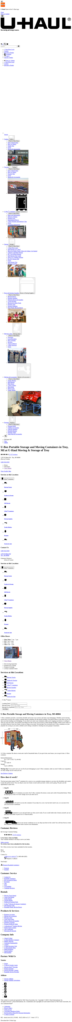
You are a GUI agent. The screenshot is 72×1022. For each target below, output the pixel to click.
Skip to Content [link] (5, 14)
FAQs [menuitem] (9, 147)
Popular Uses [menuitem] (11, 218)
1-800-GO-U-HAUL (10, 856)
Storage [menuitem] (6, 244)
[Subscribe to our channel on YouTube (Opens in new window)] (5, 997)
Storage (11, 244)
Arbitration (7, 1006)
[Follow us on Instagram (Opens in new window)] (5, 987)
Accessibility (7, 886)
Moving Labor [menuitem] (8, 333)
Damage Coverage (9, 922)
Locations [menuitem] (8, 54)
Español (6, 869)
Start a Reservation (13, 170)
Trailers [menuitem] (6, 139)
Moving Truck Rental (10, 895)
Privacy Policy (8, 1008)
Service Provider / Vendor (11, 970)
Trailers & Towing (8, 495)
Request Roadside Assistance (11, 865)
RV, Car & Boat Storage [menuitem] (14, 254)
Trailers (11, 139)
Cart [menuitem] (7, 56)
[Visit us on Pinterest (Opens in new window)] (5, 989)
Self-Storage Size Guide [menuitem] (14, 256)
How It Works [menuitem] (12, 340)
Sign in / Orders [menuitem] (10, 60)
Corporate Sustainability (11, 943)
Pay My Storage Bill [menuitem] (13, 259)
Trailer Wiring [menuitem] (11, 390)
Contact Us (7, 877)
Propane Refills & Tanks (11, 924)
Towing (6, 167)
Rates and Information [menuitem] (14, 215)
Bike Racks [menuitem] (11, 384)
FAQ (5, 885)
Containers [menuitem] (10, 211)
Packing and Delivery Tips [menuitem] (17, 221)
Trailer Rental (8, 899)
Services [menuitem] (10, 342)
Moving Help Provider (11, 967)
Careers (6, 944)
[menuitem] (39, 171)
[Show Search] (4, 44)
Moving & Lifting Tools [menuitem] (14, 303)
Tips (5, 883)
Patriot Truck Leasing (10, 927)
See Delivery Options (7, 773)
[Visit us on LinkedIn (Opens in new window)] (5, 992)
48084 (6, 442)
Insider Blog (10, 948)
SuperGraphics (8, 951)
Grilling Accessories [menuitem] (13, 427)
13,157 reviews (13, 454)
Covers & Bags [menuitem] (12, 301)
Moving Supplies (8, 519)
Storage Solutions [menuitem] (12, 306)
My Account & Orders (10, 880)
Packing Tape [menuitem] (11, 304)
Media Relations (8, 949)
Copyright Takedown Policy (12, 1011)
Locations (9, 1014)
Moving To (8, 707)
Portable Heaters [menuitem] (12, 431)
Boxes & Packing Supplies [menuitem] (11, 293)
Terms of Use (8, 1009)
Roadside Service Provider (11, 972)
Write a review (5, 842)
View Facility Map (6, 471)
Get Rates (5, 709)
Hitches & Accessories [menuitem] (14, 149)
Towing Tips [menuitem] (11, 174)
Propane (12, 422)
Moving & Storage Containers (15, 904)
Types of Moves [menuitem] (12, 343)
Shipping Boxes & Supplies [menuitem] (15, 300)
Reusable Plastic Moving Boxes (13, 907)
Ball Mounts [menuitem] (11, 382)
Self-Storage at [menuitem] (14, 249)
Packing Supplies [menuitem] (12, 298)
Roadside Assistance (10, 878)
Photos (7, 468)
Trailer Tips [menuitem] (11, 146)
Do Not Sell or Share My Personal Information (17, 1013)
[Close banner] (2, 2)
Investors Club (10, 946)
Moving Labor (17, 333)
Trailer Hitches (8, 527)
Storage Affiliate (8, 979)
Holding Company (11, 940)
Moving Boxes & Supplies (11, 921)
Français (6, 868)
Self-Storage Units (9, 905)
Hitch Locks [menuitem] (11, 388)
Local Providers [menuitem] (12, 339)
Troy (5, 441)
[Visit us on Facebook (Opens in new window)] (5, 984)
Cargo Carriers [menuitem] (12, 385)
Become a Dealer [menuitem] (9, 52)
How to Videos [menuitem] (12, 144)
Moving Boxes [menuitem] (12, 296)
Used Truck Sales (9, 919)
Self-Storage (7, 503)
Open (2, 12)
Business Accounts (9, 914)
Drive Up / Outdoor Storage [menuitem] (15, 257)
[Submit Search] (18, 46)
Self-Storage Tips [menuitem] (12, 262)
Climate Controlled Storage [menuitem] (15, 252)
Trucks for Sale (8, 543)
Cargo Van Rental (9, 897)
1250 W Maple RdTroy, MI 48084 (6, 554)
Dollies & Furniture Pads (11, 902)
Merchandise (7, 952)
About (8, 938)
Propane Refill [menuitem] (12, 426)
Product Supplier (9, 968)
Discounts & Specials (10, 931)
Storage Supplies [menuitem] (12, 264)
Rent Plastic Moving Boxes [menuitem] (15, 307)
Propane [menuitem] (6, 422)
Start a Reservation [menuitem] (13, 142)
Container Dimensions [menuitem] (14, 224)
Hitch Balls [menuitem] (11, 387)
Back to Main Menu (14, 141)
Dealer (6, 963)
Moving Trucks (8, 487)
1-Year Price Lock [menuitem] (9, 49)
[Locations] (7, 44)
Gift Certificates (8, 929)
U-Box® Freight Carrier (11, 965)
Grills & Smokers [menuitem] (12, 429)
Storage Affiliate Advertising (12, 980)
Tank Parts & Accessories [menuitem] (15, 434)
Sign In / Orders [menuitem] (8, 57)
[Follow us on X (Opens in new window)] (5, 995)
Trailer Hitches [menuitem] (12, 380)
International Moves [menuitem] (13, 220)
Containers (21, 211)
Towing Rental (8, 900)
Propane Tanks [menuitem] (12, 432)
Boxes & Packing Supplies (27, 293)
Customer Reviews (9, 888)
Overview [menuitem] (10, 337)
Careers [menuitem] (6, 51)
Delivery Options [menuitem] (12, 217)
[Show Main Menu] (2, 16)
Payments (7, 882)
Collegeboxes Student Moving (13, 926)
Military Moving (8, 941)
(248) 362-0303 (5, 462)
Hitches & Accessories (24, 377)
